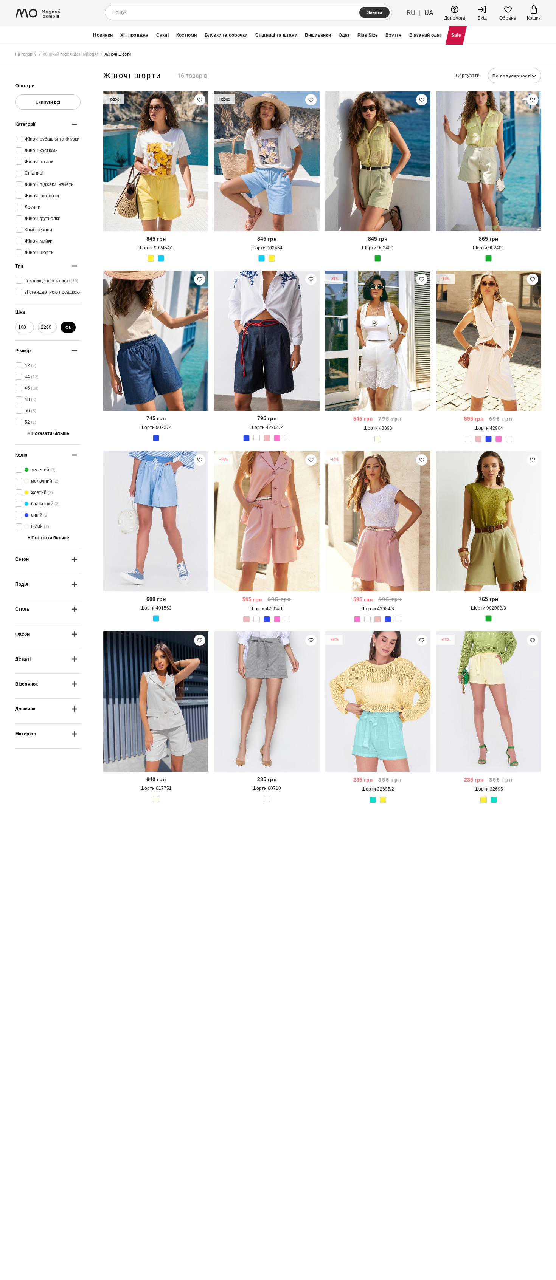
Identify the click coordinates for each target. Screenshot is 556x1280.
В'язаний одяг (425, 35)
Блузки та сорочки (226, 35)
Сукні (162, 35)
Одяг (344, 35)
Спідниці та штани (276, 35)
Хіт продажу (134, 35)
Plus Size (367, 35)
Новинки (103, 35)
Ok (68, 327)
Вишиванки (318, 35)
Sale (456, 35)
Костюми (186, 35)
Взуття (393, 35)
